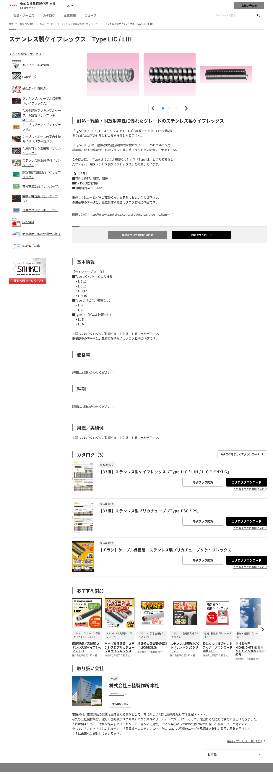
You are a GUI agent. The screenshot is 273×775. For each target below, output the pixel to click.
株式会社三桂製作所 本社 (134, 685)
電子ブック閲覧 (202, 482)
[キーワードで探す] (259, 15)
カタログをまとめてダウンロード (239, 454)
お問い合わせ (249, 5)
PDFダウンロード (201, 235)
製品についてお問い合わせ (137, 235)
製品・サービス (23, 15)
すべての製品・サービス (25, 54)
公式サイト (30, 8)
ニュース (91, 15)
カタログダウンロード (246, 482)
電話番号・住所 (120, 704)
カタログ (49, 15)
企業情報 (70, 15)
